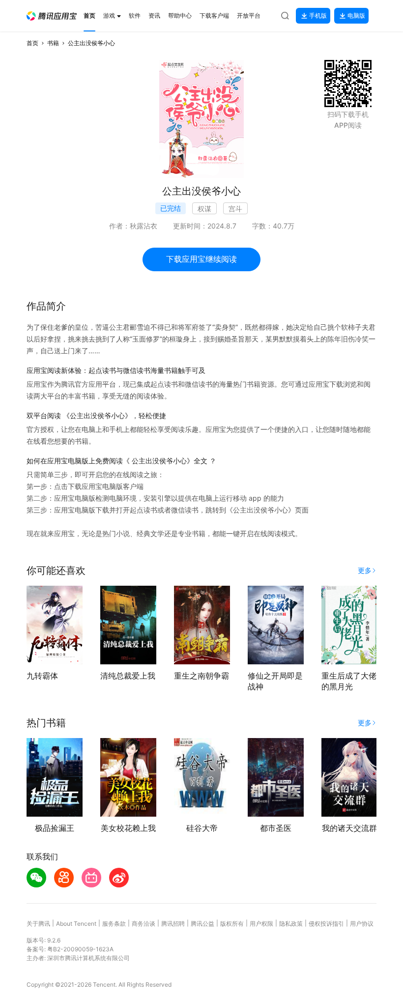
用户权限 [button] (261, 923)
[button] (52, 16)
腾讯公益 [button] (202, 923)
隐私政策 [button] (291, 923)
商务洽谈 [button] (143, 923)
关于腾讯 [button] (38, 923)
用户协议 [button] (362, 923)
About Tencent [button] (76, 923)
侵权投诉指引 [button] (326, 923)
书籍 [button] (53, 43)
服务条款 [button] (114, 923)
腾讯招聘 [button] (173, 923)
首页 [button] (32, 43)
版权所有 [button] (232, 923)
